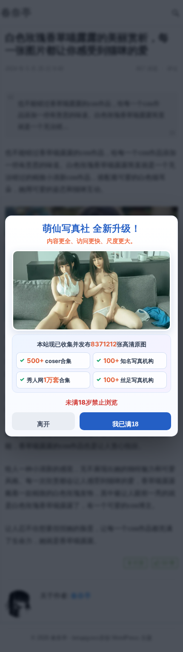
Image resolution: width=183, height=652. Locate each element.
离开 (43, 424)
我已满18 (125, 424)
